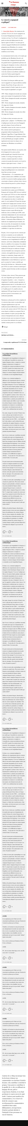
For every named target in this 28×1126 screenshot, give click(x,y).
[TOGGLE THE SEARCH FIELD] (26, 3)
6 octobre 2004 (8, 723)
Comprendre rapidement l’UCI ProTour (15, 342)
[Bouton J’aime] (4, 531)
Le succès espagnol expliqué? (9, 20)
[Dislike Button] (9, 531)
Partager (5, 327)
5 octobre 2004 (12, 27)
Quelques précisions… (7, 335)
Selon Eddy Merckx (8, 31)
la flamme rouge (14, 3)
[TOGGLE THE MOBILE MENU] (2, 3)
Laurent (3, 27)
